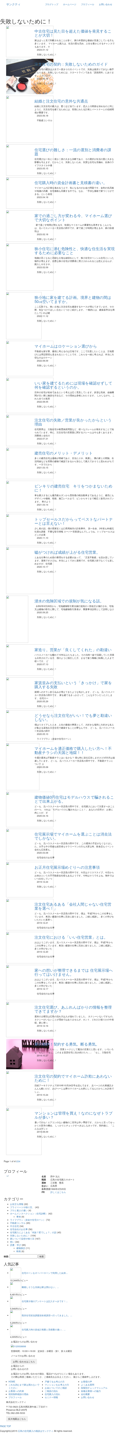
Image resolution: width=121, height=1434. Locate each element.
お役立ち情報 (16, 1204)
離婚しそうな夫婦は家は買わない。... (40, 1286)
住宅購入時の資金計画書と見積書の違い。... (44, 1329)
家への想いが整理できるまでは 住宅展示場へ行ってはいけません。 (74, 972)
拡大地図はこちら (17, 1418)
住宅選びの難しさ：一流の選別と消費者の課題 (73, 151)
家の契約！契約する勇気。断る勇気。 (67, 1044)
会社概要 (85, 1394)
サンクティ (13, 4)
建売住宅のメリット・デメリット (64, 453)
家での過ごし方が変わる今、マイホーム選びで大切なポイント (73, 217)
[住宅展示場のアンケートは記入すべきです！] (15, 1301)
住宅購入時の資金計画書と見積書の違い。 (71, 182)
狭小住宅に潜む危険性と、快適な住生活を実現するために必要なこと (75, 250)
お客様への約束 (16, 1390)
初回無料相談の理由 (18, 1394)
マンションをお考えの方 (57, 1384)
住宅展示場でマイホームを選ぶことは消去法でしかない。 (73, 836)
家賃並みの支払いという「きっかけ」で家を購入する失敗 (73, 684)
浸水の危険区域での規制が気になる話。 (69, 600)
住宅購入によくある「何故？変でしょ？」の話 (33, 1232)
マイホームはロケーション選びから (66, 346)
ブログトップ (51, 4)
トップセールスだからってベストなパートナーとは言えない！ (74, 521)
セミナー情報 (51, 1397)
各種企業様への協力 (91, 1390)
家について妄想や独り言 (22, 1238)
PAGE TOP (5, 1426)
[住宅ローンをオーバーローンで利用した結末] (15, 1272)
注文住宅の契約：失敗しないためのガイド (71, 64)
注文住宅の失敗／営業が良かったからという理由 (73, 422)
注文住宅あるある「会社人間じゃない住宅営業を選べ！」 (73, 906)
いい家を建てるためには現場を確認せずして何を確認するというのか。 (73, 385)
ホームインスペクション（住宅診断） (29, 1213)
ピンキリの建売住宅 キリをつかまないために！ (73, 488)
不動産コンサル (18, 1222)
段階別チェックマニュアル (94, 1387)
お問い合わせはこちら (24, 1361)
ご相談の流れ (51, 1390)
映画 (18, 1251)
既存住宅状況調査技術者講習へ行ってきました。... (47, 1315)
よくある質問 (87, 1384)
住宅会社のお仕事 (19, 1229)
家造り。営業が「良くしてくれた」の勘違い (73, 649)
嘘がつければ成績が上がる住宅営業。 (67, 552)
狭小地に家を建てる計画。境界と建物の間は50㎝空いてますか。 (73, 299)
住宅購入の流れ (52, 1394)
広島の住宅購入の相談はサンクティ (35, 1430)
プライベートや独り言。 (22, 1207)
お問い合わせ (105, 4)
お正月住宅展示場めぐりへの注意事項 (67, 867)
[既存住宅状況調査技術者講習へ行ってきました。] (15, 1315)
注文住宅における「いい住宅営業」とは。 (71, 937)
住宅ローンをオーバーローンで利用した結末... (45, 1272)
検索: (6, 1256)
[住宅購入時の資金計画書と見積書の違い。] (15, 1329)
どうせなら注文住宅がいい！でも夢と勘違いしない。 (73, 717)
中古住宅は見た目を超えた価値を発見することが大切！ (73, 33)
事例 (18, 1216)
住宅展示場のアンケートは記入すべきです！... (45, 1301)
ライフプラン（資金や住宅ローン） (27, 1219)
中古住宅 (14, 1226)
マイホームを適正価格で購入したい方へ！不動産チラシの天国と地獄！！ (73, 750)
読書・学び (15, 1244)
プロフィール (87, 4)
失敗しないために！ (20, 1235)
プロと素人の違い (19, 1210)
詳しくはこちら (58, 1192)
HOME (12, 1381)
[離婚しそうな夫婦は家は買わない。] (15, 1286)
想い (12, 1241)
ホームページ (69, 4)
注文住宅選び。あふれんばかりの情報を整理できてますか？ (73, 1009)
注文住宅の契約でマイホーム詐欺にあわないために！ (73, 1078)
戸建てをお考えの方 (55, 1381)
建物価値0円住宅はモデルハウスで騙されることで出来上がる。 (74, 799)
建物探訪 (20, 1248)
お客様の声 (86, 1381)
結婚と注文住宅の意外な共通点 (61, 101)
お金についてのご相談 (56, 1387)
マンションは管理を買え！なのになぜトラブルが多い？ (74, 1115)
